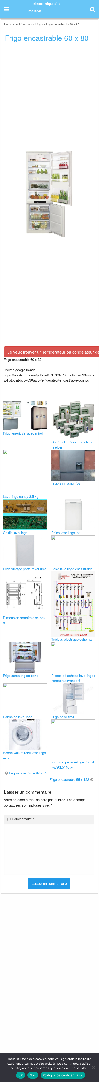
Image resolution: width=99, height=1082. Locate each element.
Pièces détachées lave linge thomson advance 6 (73, 678)
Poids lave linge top (65, 532)
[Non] (93, 1067)
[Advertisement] (49, 98)
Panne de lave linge (17, 716)
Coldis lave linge (15, 532)
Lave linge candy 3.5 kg (20, 496)
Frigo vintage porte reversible (24, 568)
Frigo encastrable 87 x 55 (28, 773)
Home (8, 24)
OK (20, 1075)
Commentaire (23, 819)
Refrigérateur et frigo (29, 24)
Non (33, 1075)
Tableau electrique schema (71, 639)
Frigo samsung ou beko (20, 675)
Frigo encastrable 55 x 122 (69, 779)
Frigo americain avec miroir (23, 433)
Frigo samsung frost (66, 483)
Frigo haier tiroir (62, 716)
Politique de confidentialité (63, 1075)
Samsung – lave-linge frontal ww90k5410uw (72, 765)
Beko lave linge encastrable (72, 568)
